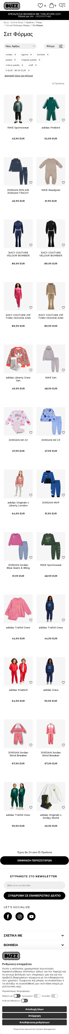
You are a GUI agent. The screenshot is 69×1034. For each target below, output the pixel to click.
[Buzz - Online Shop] (12, 6)
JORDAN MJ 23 (18, 439)
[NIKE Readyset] (51, 171)
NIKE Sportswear (18, 127)
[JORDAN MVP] (51, 483)
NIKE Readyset (50, 189)
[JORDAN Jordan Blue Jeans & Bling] (18, 546)
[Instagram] (19, 916)
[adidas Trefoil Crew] (18, 608)
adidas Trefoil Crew (18, 627)
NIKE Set (50, 377)
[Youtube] (31, 916)
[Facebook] (8, 916)
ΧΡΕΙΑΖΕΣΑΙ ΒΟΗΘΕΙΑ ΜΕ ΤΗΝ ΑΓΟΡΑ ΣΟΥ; (34, 14)
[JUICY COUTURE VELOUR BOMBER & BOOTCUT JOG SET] (18, 233)
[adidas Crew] (51, 671)
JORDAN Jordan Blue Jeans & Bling (18, 566)
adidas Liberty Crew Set (18, 379)
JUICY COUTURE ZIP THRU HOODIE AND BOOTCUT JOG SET (18, 317)
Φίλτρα (50, 46)
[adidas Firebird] (51, 109)
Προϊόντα (30, 22)
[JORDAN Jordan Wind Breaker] (18, 733)
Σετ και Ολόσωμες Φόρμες (18, 25)
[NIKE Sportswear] (18, 109)
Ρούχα (39, 22)
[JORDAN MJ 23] (18, 421)
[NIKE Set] (51, 358)
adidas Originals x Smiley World (50, 816)
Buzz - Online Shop (13, 22)
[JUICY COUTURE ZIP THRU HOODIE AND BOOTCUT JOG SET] (18, 296)
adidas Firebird (51, 127)
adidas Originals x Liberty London (18, 504)
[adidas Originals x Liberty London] (18, 483)
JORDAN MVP (50, 502)
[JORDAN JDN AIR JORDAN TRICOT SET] (18, 171)
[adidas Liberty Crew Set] (18, 358)
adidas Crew (51, 689)
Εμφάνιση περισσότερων (34, 860)
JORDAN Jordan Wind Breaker (18, 754)
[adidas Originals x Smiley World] (51, 796)
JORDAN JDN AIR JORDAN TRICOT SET (18, 192)
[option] (34, 15)
